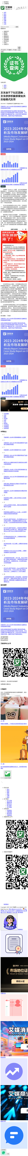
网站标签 (9, 912)
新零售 (5, 423)
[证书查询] (14, 81)
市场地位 (9, 810)
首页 (5, 12)
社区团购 (6, 413)
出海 (5, 24)
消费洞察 (9, 812)
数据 (5, 15)
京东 (5, 415)
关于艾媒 (9, 800)
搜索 (17, 26)
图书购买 (20, 912)
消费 (5, 20)
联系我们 (6, 904)
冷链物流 (6, 426)
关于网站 (9, 807)
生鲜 (5, 420)
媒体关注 (9, 803)
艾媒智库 (9, 815)
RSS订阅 (15, 912)
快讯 (5, 87)
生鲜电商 (6, 428)
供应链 (5, 418)
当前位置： (4, 82)
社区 (5, 421)
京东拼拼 (6, 425)
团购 (5, 417)
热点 (5, 14)
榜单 (5, 19)
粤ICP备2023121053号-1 (15, 909)
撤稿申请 (9, 802)
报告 (5, 17)
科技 (5, 22)
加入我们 (9, 805)
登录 (2, 51)
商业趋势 (9, 813)
